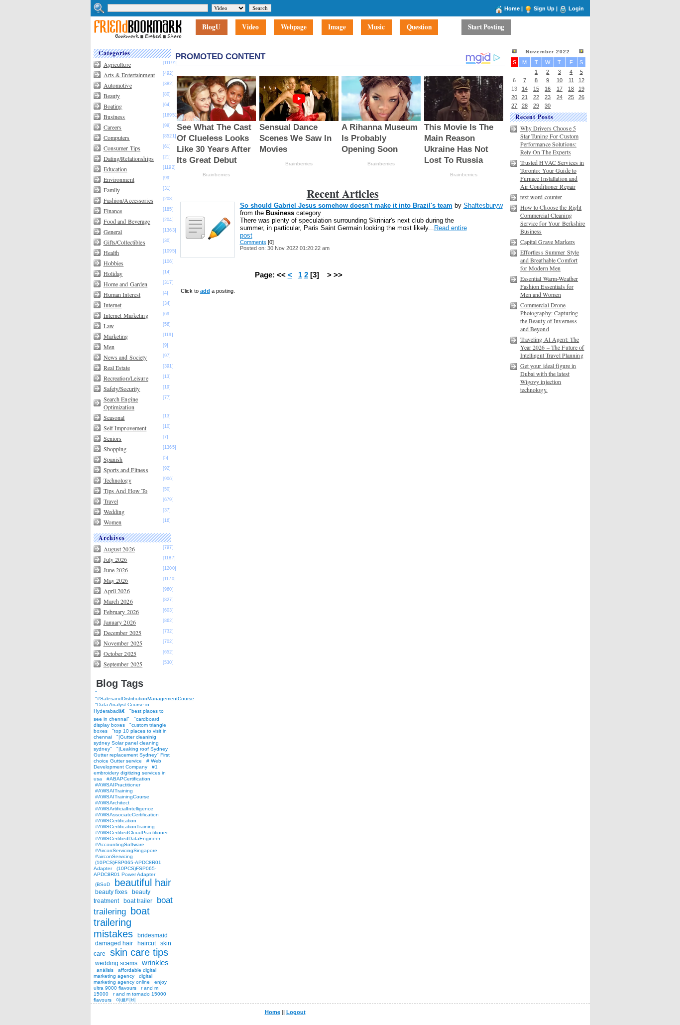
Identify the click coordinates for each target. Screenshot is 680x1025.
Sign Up (544, 8)
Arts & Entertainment (129, 75)
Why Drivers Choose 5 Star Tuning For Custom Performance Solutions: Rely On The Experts (549, 140)
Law (109, 326)
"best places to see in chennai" (129, 715)
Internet (113, 305)
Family (112, 190)
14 (525, 89)
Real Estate (117, 368)
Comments (253, 242)
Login (576, 8)
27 (514, 106)
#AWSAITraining (114, 790)
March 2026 (118, 601)
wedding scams (116, 963)
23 (548, 97)
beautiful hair (142, 882)
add (205, 291)
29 (536, 106)
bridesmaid (152, 935)
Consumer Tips (122, 148)
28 (525, 106)
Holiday (113, 273)
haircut (146, 943)
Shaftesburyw (483, 205)
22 (536, 97)
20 (514, 97)
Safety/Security (122, 388)
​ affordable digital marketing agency (125, 973)
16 (548, 89)
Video (250, 27)
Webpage (294, 27)
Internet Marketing (126, 315)
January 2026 (120, 622)
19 (581, 89)
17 (560, 89)
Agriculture (117, 64)
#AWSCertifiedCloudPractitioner (131, 832)
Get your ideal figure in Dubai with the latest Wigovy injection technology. (548, 377)
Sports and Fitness (126, 470)
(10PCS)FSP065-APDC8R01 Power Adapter (125, 871)
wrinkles (155, 962)
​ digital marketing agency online (123, 979)
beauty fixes (111, 892)
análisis (104, 970)
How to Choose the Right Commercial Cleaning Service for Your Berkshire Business (552, 219)
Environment (119, 179)
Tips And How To (126, 491)
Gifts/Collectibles (124, 242)
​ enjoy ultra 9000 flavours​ (130, 985)
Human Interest (122, 294)
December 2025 (123, 633)
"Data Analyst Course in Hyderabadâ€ (121, 708)
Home (512, 8)
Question (419, 27)
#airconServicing (114, 856)
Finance (113, 211)
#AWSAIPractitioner (117, 784)
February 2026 (121, 612)
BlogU (211, 27)
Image (337, 27)
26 (581, 97)
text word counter (541, 197)
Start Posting (486, 27)
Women (113, 522)
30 (548, 106)
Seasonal (114, 417)
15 (536, 89)
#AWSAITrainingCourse (122, 796)
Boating (113, 106)
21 (525, 97)
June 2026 (116, 570)
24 (560, 97)
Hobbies (114, 263)
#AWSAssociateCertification (127, 814)
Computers (117, 137)
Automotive (118, 85)
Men (109, 347)
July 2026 (115, 559)
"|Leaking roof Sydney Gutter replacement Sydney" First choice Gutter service (132, 755)
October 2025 (120, 653)
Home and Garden (126, 284)
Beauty (112, 96)
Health (111, 252)
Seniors (113, 438)
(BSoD (102, 884)
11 (571, 80)
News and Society (125, 357)
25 (571, 97)
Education (115, 169)
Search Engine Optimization (121, 403)
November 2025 (123, 643)
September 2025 (123, 664)
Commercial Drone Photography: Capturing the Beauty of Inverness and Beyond (549, 317)
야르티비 (126, 1000)
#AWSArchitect (112, 802)
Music (376, 27)
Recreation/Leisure (126, 378)
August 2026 (119, 549)
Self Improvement (125, 428)
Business (114, 117)
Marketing (116, 336)
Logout (296, 1012)
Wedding (114, 511)
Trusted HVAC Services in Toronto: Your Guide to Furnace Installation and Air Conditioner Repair (552, 174)
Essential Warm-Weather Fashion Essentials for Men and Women (549, 286)
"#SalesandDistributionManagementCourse (144, 698)
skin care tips (139, 952)
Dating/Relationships (129, 158)
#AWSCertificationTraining (125, 826)
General (113, 232)
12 (581, 80)
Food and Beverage (127, 221)
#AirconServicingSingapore (126, 850)
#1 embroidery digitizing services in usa (130, 772)
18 (571, 89)
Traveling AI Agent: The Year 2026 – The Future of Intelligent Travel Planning (552, 347)
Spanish (113, 459)
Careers (113, 127)
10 (560, 80)
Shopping (115, 449)
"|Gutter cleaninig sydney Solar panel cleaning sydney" (126, 743)
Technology (117, 480)
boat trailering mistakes (122, 922)
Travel (111, 501)
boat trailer (137, 900)
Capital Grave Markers (547, 242)
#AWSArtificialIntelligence (124, 808)
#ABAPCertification (128, 778)
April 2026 (117, 591)
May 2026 (116, 580)
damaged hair (114, 943)
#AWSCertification (115, 820)
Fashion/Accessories (128, 200)
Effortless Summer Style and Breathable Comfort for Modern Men (549, 260)
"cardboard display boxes (126, 722)
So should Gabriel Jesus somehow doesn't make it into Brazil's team (346, 205)
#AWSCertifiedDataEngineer (127, 838)
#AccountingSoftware (119, 844)
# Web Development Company (127, 763)
